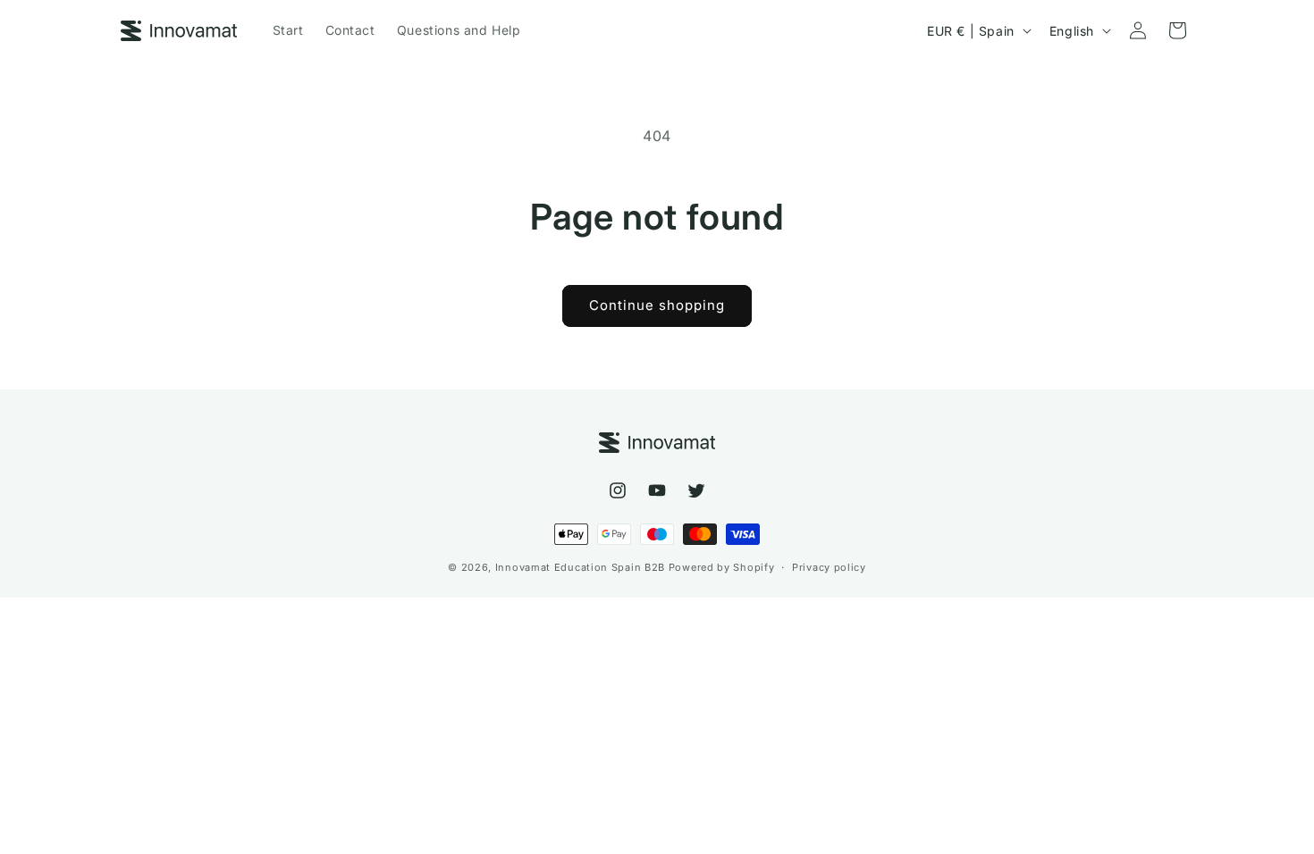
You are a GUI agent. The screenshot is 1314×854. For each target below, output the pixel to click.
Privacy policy (829, 567)
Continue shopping (657, 305)
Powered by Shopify (722, 567)
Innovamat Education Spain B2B (580, 567)
